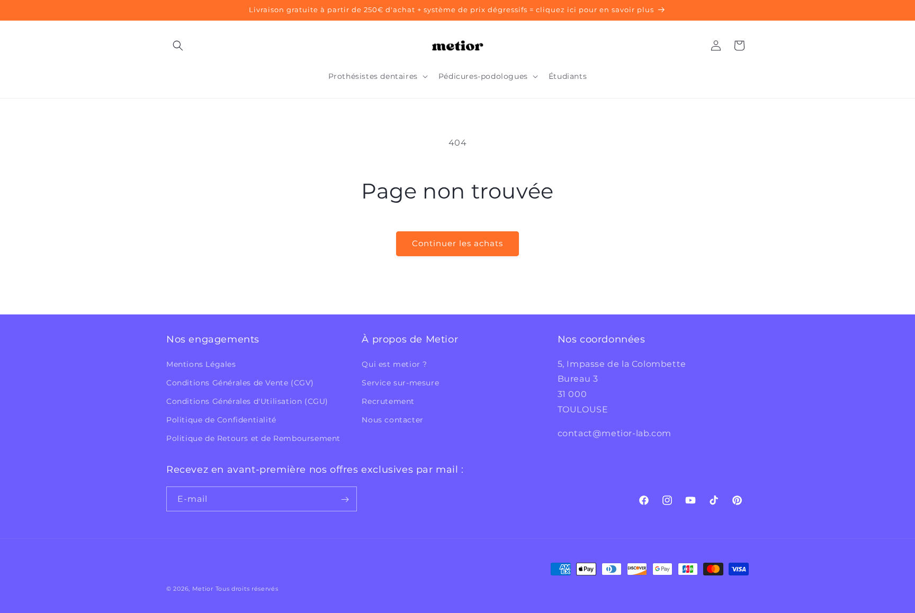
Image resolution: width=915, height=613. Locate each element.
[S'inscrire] (344, 499)
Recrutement (388, 401)
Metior (202, 588)
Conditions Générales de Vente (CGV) (240, 382)
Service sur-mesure (400, 382)
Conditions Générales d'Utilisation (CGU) (247, 401)
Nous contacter (392, 420)
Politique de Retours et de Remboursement (253, 438)
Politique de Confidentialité (221, 420)
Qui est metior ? (394, 363)
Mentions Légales (201, 363)
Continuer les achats (457, 243)
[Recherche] (178, 45)
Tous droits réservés (247, 588)
